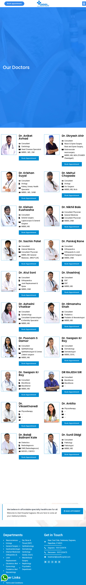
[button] (14, 3)
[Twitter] (59, 562)
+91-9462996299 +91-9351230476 (64, 487)
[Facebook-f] (49, 562)
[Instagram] (52, 562)
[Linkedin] (56, 562)
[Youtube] (45, 562)
